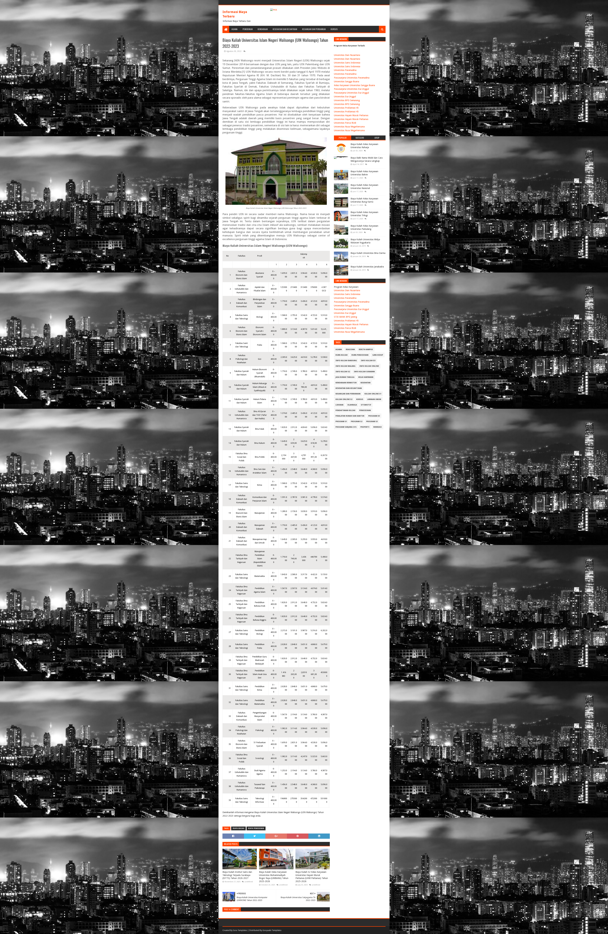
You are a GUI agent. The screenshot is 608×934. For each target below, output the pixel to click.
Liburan (339, 405)
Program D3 (374, 416)
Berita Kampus (366, 349)
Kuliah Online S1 (372, 394)
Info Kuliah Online (369, 366)
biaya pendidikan (256, 828)
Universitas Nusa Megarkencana (349, 126)
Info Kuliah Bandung (346, 361)
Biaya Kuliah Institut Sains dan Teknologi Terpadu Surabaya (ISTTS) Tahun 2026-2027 (237, 875)
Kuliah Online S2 (344, 399)
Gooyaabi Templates (272, 930)
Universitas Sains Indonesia (347, 62)
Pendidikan (248, 29)
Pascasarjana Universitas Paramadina (351, 77)
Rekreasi (377, 427)
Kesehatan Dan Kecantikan (285, 29)
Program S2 (356, 421)
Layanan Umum (374, 399)
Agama (234, 29)
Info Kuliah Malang (345, 366)
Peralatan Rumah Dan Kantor (350, 416)
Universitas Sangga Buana (346, 81)
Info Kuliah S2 (343, 372)
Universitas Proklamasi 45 (346, 108)
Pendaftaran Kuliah (345, 410)
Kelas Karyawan (365, 377)
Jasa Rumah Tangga (345, 377)
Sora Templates (240, 930)
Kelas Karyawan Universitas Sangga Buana (354, 85)
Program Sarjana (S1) (346, 427)
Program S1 (341, 421)
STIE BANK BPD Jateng (345, 317)
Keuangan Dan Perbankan (314, 29)
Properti (364, 427)
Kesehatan (365, 383)
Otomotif (366, 405)
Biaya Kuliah (238, 828)
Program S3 (372, 421)
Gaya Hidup (377, 355)
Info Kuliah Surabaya (364, 372)
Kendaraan (263, 29)
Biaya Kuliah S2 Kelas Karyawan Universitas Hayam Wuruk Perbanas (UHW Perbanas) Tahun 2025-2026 (311, 877)
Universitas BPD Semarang (347, 100)
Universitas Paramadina (345, 70)
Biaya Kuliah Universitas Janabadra (367, 266)
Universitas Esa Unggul (345, 96)
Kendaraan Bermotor (346, 383)
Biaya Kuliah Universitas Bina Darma (368, 253)
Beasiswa (350, 349)
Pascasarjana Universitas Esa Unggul (351, 89)
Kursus (334, 29)
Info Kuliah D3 (368, 361)
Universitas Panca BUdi (345, 123)
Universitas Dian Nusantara (347, 55)
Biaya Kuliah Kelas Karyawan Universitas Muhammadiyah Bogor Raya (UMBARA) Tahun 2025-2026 (273, 877)
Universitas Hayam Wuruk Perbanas (351, 115)
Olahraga (352, 405)
